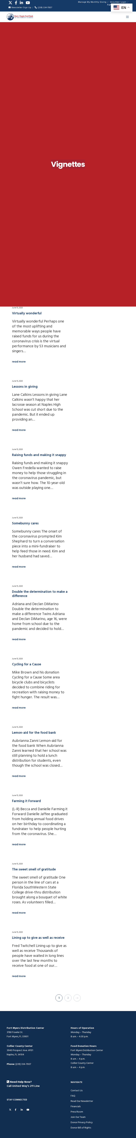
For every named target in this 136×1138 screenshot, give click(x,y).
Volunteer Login (118, 2)
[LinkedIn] (21, 3)
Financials (76, 1106)
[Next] (77, 997)
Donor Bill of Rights (81, 1128)
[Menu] (126, 17)
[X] (10, 3)
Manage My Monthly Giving (92, 2)
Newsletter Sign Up (21, 7)
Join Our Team (78, 1117)
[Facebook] (16, 3)
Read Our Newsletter (82, 1101)
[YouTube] (28, 3)
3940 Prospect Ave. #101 (20, 1050)
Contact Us (77, 1090)
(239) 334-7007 (45, 7)
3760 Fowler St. (15, 1032)
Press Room (77, 1112)
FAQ (73, 1096)
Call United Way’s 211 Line (23, 1086)
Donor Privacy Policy (82, 1122)
